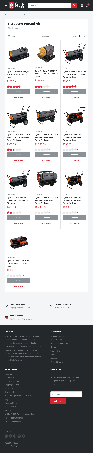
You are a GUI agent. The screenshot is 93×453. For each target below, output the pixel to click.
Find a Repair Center (13, 381)
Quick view (18, 97)
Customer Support (12, 377)
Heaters (53, 347)
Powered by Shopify (12, 446)
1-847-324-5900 (65, 308)
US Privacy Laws (11, 407)
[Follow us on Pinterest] (19, 436)
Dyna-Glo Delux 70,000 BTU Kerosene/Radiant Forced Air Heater (46, 73)
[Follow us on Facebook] (6, 436)
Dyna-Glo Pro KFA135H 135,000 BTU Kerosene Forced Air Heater (72, 200)
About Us (8, 374)
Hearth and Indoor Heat (59, 344)
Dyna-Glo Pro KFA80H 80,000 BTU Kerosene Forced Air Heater (18, 263)
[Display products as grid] (80, 36)
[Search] (74, 5)
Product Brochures (57, 362)
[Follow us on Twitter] (10, 436)
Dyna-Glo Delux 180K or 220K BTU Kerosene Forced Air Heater (18, 200)
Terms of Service (11, 388)
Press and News (11, 403)
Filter (13, 36)
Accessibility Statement (14, 418)
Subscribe (58, 401)
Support (53, 358)
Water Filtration (56, 351)
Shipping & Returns (12, 385)
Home (7, 15)
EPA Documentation (13, 421)
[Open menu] (6, 5)
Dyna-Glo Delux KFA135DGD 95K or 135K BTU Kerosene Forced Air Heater (18, 137)
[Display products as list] (84, 36)
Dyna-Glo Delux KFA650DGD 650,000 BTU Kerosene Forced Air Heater (46, 200)
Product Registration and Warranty (18, 396)
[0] (86, 5)
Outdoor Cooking (57, 336)
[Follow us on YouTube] (23, 436)
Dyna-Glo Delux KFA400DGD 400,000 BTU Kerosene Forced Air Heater (46, 137)
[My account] (82, 5)
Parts (52, 355)
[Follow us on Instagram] (14, 436)
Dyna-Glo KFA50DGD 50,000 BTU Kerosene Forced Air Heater (18, 74)
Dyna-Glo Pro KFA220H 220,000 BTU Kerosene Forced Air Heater (72, 137)
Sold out (18, 91)
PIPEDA (8, 410)
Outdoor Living (56, 340)
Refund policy (10, 392)
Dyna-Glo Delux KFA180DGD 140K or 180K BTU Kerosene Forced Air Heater (74, 74)
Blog (6, 400)
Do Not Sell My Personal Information (19, 414)
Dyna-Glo (11, 68)
